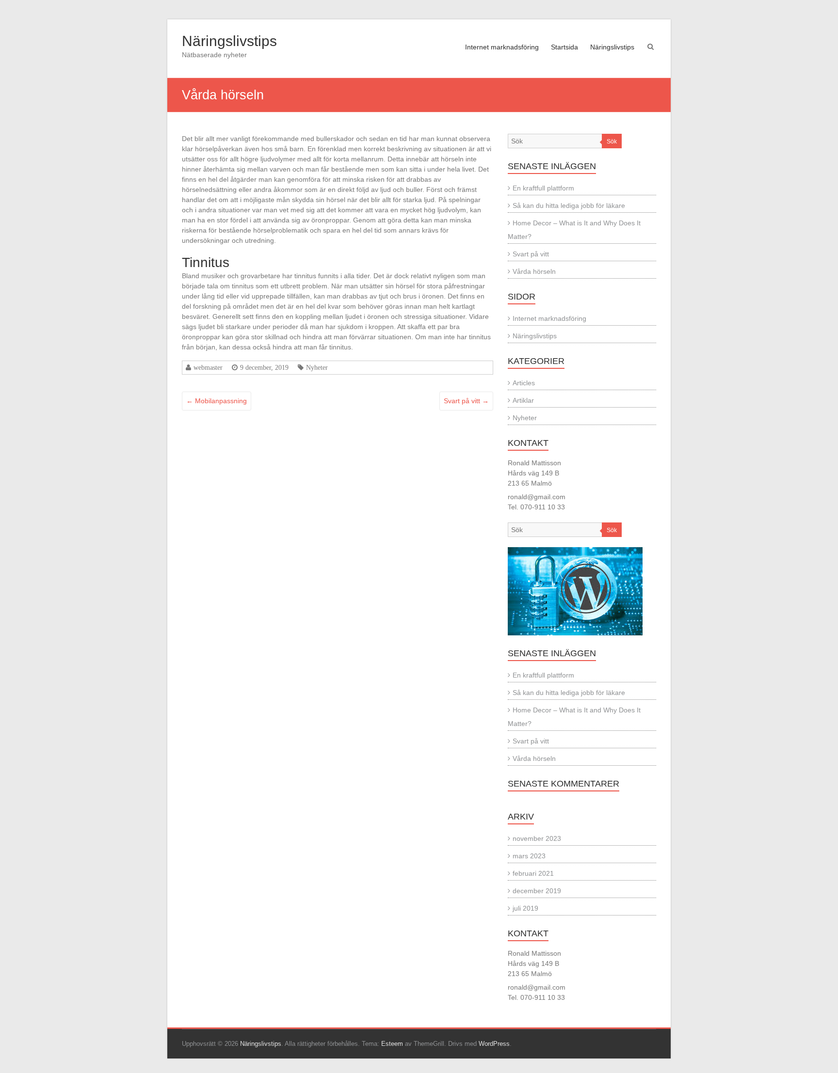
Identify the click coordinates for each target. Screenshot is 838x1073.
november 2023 (537, 838)
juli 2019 (525, 908)
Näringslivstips (229, 41)
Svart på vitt (466, 401)
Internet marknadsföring (502, 47)
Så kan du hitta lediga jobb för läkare (569, 205)
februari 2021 (533, 873)
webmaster (208, 367)
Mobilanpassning (216, 401)
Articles (524, 383)
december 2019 (537, 891)
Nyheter (317, 367)
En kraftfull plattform (543, 188)
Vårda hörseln (534, 271)
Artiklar (523, 400)
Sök (612, 141)
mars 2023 (529, 856)
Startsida (564, 47)
